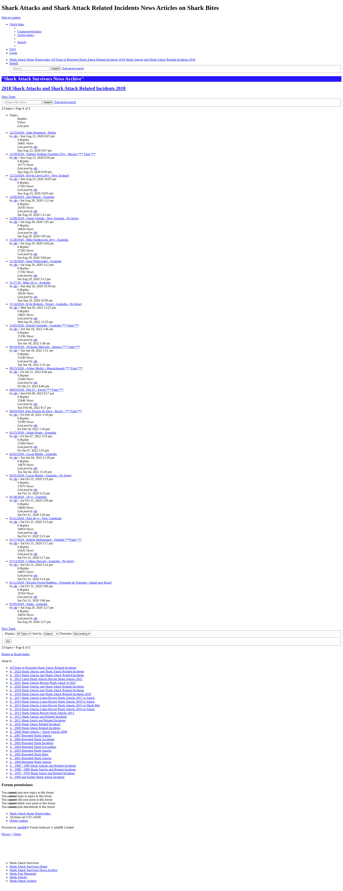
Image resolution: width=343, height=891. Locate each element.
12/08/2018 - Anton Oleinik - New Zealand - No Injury (44, 218)
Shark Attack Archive (23, 880)
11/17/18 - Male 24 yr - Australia (30, 282)
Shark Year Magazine (23, 873)
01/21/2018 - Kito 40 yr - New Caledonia (36, 518)
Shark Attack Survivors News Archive (34, 870)
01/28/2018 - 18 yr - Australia (28, 497)
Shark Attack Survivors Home (28, 866)
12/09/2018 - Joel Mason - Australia (32, 197)
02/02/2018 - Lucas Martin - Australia (33, 454)
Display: (10, 633)
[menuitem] (29, 31)
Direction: (66, 633)
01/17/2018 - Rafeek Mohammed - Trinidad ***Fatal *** (46, 539)
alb (15, 136)
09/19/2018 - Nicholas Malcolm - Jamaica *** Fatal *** (45, 347)
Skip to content (11, 17)
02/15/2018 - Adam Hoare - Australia (33, 432)
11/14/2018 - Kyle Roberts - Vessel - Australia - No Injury (46, 304)
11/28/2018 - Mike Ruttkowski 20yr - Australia (39, 239)
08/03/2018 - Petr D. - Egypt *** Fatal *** (37, 389)
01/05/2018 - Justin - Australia (28, 604)
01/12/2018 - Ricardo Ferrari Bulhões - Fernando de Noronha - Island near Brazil (60, 582)
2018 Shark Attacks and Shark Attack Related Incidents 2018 (63, 88)
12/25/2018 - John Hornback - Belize (33, 132)
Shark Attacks (18, 877)
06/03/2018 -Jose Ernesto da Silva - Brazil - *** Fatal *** (46, 411)
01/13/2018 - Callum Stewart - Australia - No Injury (42, 561)
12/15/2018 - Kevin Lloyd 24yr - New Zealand (39, 175)
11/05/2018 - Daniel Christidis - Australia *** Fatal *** (44, 325)
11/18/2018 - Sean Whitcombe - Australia (35, 261)
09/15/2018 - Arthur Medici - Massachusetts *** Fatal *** (46, 368)
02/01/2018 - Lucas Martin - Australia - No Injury (41, 475)
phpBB (22, 827)
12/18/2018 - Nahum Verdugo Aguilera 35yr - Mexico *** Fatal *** (52, 154)
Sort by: (38, 633)
